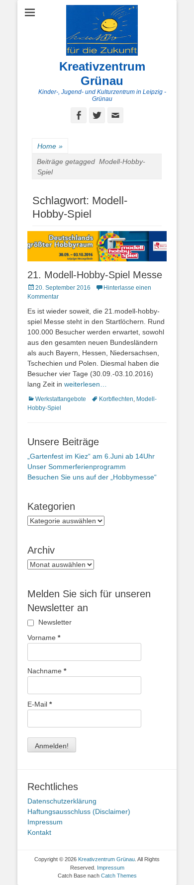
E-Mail (39, 704)
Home (50, 146)
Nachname (46, 671)
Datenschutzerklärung (62, 801)
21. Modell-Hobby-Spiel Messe (94, 274)
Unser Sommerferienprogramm (76, 467)
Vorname (43, 638)
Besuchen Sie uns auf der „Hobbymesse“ (92, 477)
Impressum (45, 822)
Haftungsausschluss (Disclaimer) (78, 811)
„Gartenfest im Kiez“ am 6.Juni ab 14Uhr (91, 456)
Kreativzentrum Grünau (102, 73)
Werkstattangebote (60, 399)
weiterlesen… (85, 384)
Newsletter (54, 622)
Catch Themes (119, 876)
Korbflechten (116, 399)
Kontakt (39, 832)
